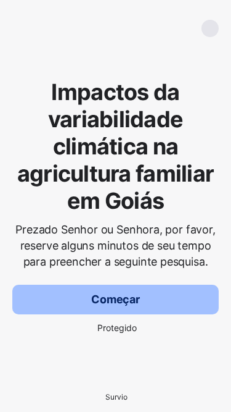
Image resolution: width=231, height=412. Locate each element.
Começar (115, 299)
